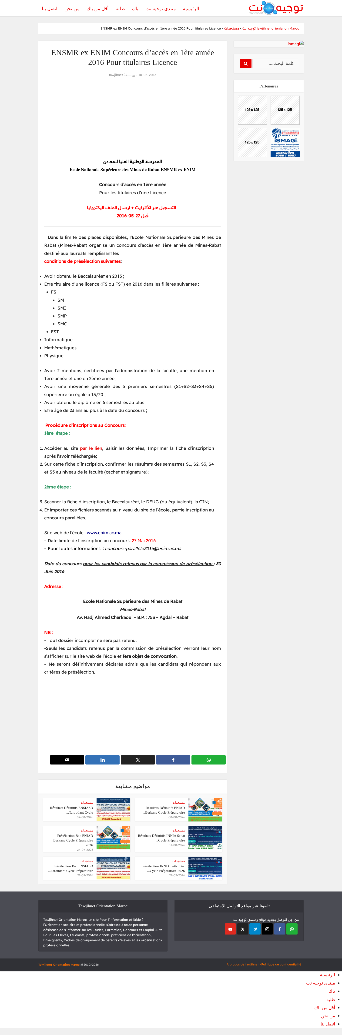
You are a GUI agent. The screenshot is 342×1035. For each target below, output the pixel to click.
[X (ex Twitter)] (242, 929)
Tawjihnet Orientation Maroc (59, 964)
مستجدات (178, 802)
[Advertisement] (132, 117)
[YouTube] (230, 929)
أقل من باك (98, 8)
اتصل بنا (49, 8)
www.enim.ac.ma (104, 532)
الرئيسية (191, 8)
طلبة (120, 8)
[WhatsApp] (292, 929)
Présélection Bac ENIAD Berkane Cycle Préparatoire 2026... (73, 840)
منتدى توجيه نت (160, 8)
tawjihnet (116, 75)
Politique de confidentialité (281, 964)
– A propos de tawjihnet (244, 964)
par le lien (91, 448)
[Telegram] (255, 929)
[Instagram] (267, 929)
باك (135, 8)
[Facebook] (279, 929)
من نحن (72, 8)
